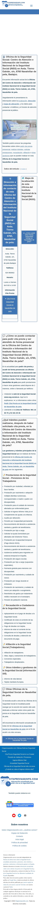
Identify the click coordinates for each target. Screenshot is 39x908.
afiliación (26, 153)
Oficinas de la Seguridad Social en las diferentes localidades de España (19, 873)
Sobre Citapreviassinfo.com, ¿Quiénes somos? (19, 830)
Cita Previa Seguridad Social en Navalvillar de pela (10, 305)
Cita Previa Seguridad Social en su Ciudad (19, 754)
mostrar (23, 169)
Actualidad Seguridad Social (19, 763)
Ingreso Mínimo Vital (19, 760)
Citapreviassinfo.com (21, 901)
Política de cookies (19, 846)
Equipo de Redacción (19, 833)
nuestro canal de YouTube (18, 884)
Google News (13, 880)
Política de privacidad (19, 842)
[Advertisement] (19, 34)
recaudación (17, 153)
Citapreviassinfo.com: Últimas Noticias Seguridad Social (18, 749)
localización (22, 101)
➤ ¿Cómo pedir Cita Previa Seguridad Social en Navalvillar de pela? (29, 237)
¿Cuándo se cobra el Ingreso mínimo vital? (19, 769)
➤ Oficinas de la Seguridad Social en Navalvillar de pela (20, 739)
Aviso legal (19, 839)
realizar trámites (17, 149)
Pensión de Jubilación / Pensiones (19, 757)
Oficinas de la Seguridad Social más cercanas (19, 766)
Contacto (19, 836)
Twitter (11, 887)
